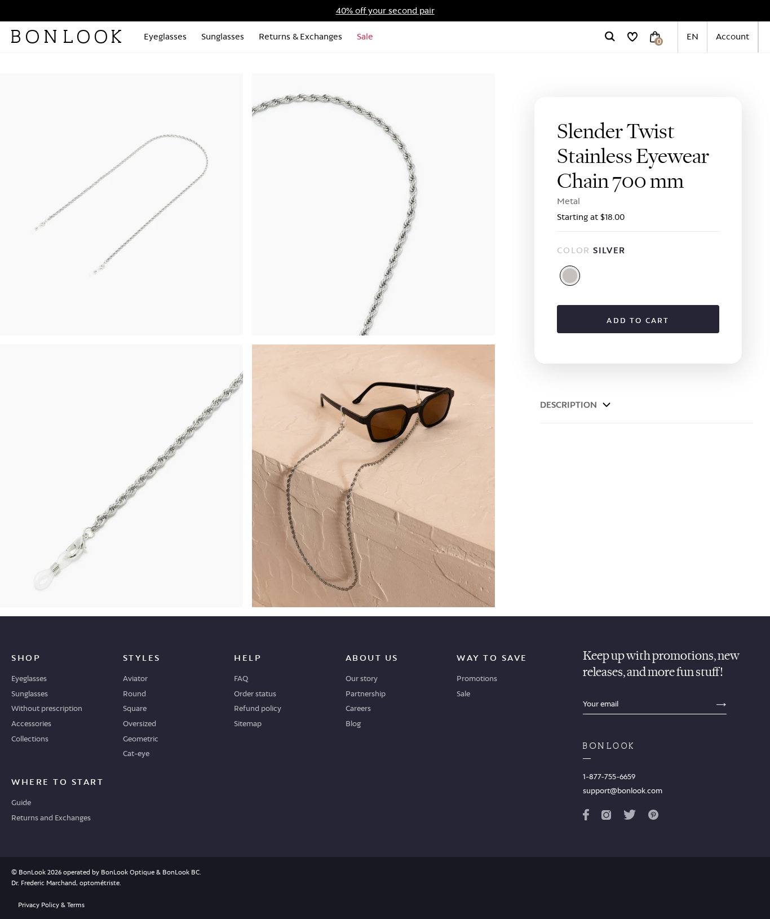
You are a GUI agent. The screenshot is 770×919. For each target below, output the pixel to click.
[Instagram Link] (606, 817)
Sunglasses (222, 36)
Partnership (366, 693)
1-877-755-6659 (609, 776)
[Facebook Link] (586, 817)
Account (732, 36)
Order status (255, 693)
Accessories (31, 723)
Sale (365, 36)
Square (135, 708)
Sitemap (248, 723)
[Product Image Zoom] (121, 204)
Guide (21, 802)
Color (591, 250)
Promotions (477, 678)
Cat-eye (136, 753)
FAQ (241, 678)
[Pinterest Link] (653, 817)
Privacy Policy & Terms (51, 905)
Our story (362, 678)
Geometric (140, 738)
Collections (29, 738)
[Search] (610, 36)
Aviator (135, 678)
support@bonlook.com (622, 790)
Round (134, 693)
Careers (358, 708)
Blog (353, 723)
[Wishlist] (632, 36)
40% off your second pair (385, 10)
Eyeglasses (165, 36)
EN (692, 36)
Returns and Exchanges (51, 817)
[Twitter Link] (629, 817)
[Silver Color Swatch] (570, 276)
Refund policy (257, 708)
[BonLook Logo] (66, 36)
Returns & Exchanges (300, 36)
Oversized (139, 723)
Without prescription (46, 708)
